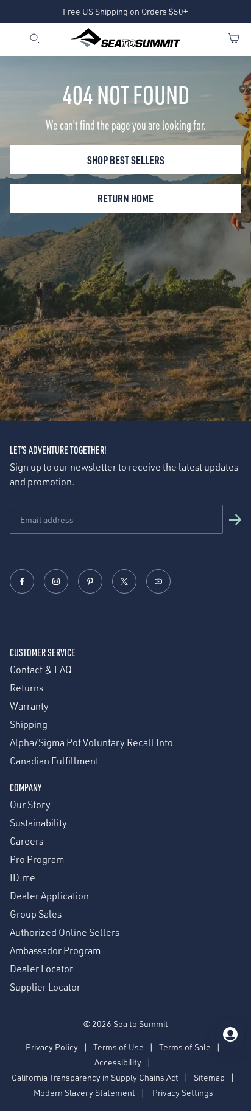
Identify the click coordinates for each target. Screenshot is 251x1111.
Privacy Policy (52, 1047)
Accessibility (117, 1062)
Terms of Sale (185, 1047)
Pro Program (37, 859)
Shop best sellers (125, 160)
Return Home (125, 198)
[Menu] (19, 39)
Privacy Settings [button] (182, 1092)
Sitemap (209, 1077)
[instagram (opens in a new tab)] (56, 581)
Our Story (30, 805)
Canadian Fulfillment (54, 761)
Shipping (29, 724)
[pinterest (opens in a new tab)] (90, 581)
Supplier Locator (45, 987)
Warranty (29, 706)
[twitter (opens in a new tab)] (124, 581)
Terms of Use (118, 1047)
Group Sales (36, 914)
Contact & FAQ (41, 670)
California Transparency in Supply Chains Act (95, 1077)
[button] (235, 519)
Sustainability (38, 823)
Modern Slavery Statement (84, 1092)
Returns (26, 688)
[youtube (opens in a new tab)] (158, 581)
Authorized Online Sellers (64, 932)
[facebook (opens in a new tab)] (22, 581)
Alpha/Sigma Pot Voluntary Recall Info (91, 743)
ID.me (22, 878)
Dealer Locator (41, 969)
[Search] (35, 39)
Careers (26, 841)
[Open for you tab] (230, 1034)
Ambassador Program (55, 951)
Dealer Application (49, 896)
